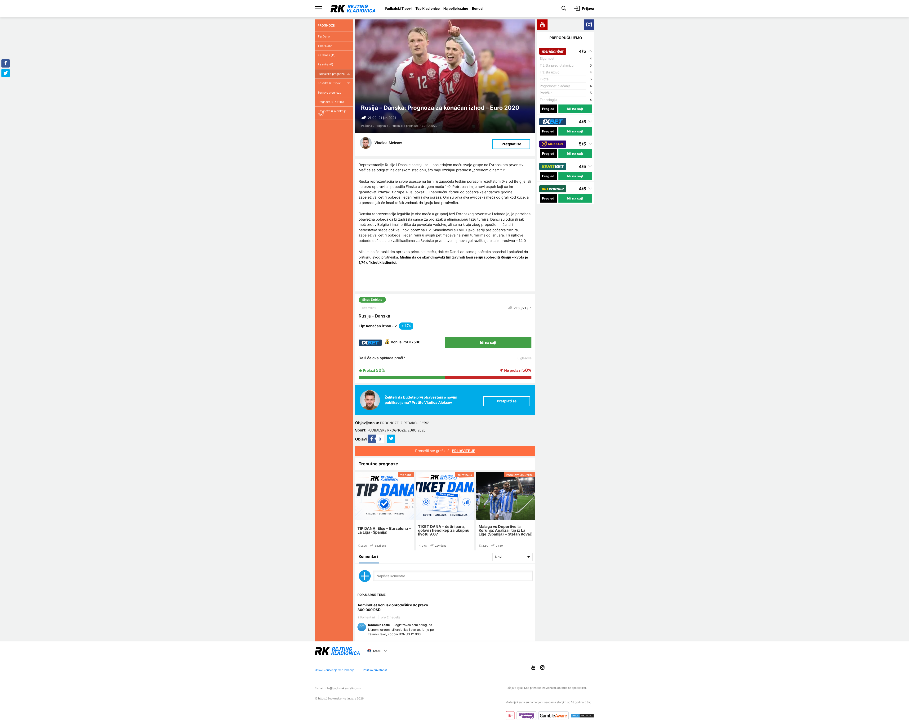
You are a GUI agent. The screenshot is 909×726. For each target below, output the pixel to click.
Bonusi (477, 8)
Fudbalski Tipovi (398, 8)
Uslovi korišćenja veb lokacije (334, 670)
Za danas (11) (326, 55)
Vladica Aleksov (388, 143)
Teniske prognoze (329, 92)
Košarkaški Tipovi (329, 83)
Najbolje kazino (455, 8)
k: (402, 325)
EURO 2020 (429, 125)
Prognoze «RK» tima (331, 102)
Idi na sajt (488, 342)
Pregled (548, 109)
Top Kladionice (427, 8)
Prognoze (381, 125)
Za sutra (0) (325, 64)
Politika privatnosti (375, 670)
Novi (498, 557)
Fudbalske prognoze (405, 125)
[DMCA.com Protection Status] (582, 715)
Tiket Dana (325, 46)
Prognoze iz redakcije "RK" (404, 423)
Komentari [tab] (368, 556)
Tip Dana (324, 36)
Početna (366, 125)
